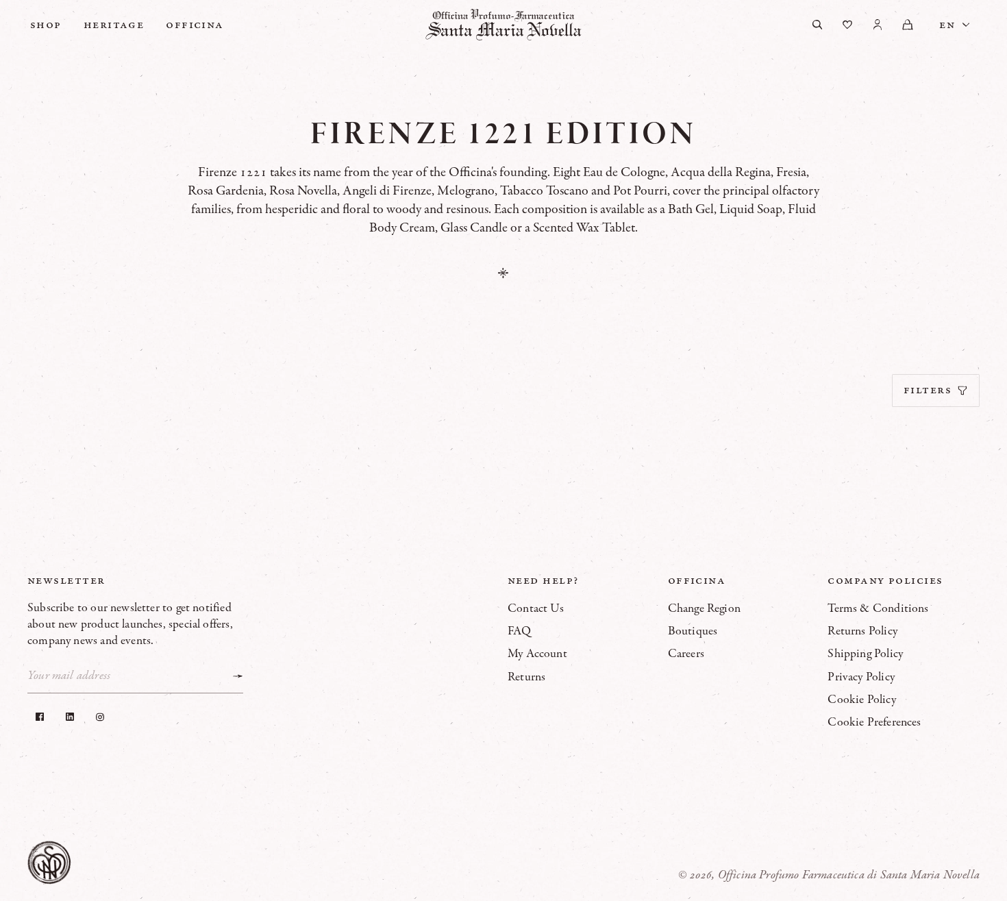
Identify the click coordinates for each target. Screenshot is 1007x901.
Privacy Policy (861, 676)
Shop (46, 24)
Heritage (114, 24)
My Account (537, 653)
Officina (195, 24)
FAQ (520, 631)
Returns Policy (862, 631)
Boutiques (693, 631)
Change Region (704, 608)
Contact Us (536, 608)
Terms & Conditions (878, 608)
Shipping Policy (865, 653)
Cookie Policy (861, 699)
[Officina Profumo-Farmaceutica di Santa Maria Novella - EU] (503, 24)
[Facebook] (39, 716)
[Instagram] (100, 716)
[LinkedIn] (70, 716)
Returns (526, 676)
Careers (686, 653)
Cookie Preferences (874, 722)
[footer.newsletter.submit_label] (237, 676)
